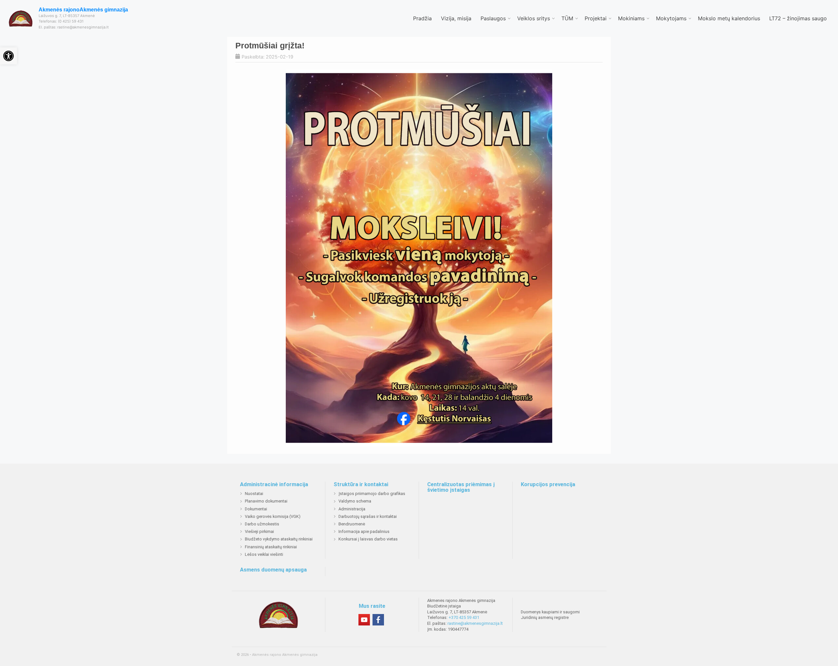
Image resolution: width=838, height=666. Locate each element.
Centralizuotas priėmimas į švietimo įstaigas (461, 487)
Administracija (351, 508)
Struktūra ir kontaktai (361, 484)
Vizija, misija (456, 18)
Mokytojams (671, 18)
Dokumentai (256, 508)
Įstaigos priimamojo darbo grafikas (371, 493)
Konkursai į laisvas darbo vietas (368, 539)
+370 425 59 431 (463, 617)
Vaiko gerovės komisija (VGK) (273, 516)
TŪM (567, 18)
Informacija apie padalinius (364, 531)
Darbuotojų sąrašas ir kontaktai (367, 516)
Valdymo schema (354, 501)
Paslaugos (493, 18)
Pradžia (422, 18)
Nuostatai (254, 493)
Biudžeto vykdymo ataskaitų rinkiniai (279, 539)
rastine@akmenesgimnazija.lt (475, 623)
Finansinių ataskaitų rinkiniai (271, 546)
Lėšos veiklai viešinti (264, 554)
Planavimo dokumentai (266, 501)
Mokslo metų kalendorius (729, 18)
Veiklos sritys (533, 18)
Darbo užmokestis (262, 523)
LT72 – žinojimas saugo (798, 18)
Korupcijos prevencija (548, 484)
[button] (8, 55)
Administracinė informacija (274, 484)
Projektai (596, 18)
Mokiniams (631, 18)
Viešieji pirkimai (259, 531)
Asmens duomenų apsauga (273, 570)
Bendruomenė (351, 523)
